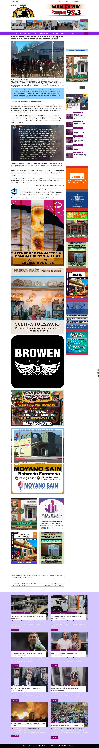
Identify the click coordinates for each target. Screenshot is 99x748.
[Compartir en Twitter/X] (97, 376)
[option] (18, 25)
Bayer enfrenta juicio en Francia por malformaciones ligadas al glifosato (53, 584)
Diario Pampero (19, 5)
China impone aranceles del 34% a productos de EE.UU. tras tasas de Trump (24, 584)
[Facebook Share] (97, 373)
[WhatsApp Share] (97, 370)
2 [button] (77, 28)
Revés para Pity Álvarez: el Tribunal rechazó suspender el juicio (33, 24)
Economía (63, 613)
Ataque (20, 577)
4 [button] (80, 28)
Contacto (84, 1)
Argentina (15, 577)
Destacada (30, 576)
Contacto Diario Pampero (67, 33)
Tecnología (28, 685)
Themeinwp (72, 745)
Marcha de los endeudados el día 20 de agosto (67, 725)
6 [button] (83, 28)
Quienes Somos (54, 33)
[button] (97, 378)
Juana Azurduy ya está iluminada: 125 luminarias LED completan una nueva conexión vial (80, 25)
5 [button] (81, 28)
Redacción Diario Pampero (35, 620)
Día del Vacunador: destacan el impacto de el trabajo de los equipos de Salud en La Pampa (65, 24)
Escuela (25, 577)
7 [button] (84, 28)
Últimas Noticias (43, 33)
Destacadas (37, 576)
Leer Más (15, 630)
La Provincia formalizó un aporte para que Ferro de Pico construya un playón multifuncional (49, 24)
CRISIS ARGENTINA (56, 613)
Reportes (27, 613)
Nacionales (67, 1)
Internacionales (76, 1)
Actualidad (23, 576)
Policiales (51, 576)
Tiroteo (30, 577)
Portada (22, 613)
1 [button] (76, 28)
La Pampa (59, 1)
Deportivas (15, 650)
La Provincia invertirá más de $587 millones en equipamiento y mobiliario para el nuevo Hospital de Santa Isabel (18, 25)
